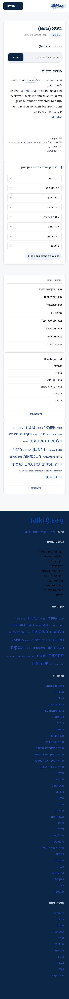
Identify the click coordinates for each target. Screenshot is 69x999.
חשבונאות (58, 786)
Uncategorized (53, 359)
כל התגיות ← (34, 488)
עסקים (47, 464)
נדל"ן (58, 464)
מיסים (59, 456)
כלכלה (60, 792)
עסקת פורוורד (51, 217)
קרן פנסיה (39, 471)
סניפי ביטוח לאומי (53, 848)
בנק (43, 434)
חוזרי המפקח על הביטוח (50, 748)
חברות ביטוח (54, 450)
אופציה (55, 246)
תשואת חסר (52, 207)
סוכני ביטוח (57, 842)
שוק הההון (23, 471)
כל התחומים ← (34, 414)
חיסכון (30, 142)
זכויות (25, 442)
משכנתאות (21, 142)
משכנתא (49, 456)
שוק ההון (56, 35)
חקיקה (60, 779)
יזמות (27, 449)
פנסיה (17, 464)
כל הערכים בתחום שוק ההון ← (43, 256)
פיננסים (11, 142)
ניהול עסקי (57, 835)
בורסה (40, 428)
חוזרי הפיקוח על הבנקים (49, 761)
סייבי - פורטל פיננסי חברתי (40, 532)
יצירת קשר (57, 975)
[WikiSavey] (58, 6)
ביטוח (59, 373)
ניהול (61, 829)
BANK (59, 428)
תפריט (11, 6)
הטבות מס (16, 434)
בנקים (59, 401)
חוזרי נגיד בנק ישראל (51, 767)
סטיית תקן (53, 146)
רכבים (31, 471)
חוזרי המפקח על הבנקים (49, 754)
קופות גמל (58, 471)
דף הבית (58, 46)
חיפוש (15, 57)
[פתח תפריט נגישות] (6, 993)
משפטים (16, 456)
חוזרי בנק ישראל (54, 742)
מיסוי (17, 449)
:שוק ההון (56, 117)
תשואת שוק (52, 151)
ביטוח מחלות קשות (51, 387)
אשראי (55, 142)
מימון (61, 798)
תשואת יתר (53, 236)
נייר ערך (31, 80)
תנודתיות (28, 91)
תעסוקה (59, 892)
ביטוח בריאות (54, 380)
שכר (61, 885)
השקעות (38, 142)
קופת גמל (48, 470)
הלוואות (47, 142)
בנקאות (58, 394)
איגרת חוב (53, 226)
